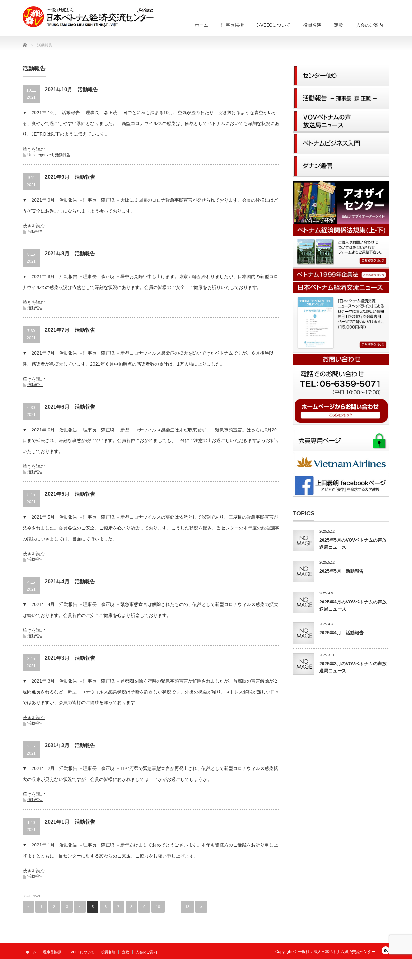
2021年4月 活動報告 (70, 581)
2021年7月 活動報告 (70, 330)
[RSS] (385, 950)
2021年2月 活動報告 (70, 745)
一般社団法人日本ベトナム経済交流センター (336, 951)
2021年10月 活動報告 (71, 89)
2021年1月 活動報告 (70, 822)
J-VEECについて (273, 25)
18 (187, 907)
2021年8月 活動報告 (70, 253)
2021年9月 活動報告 (70, 177)
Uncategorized (40, 155)
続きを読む (34, 149)
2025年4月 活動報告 (341, 632)
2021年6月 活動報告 (70, 407)
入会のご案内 (369, 25)
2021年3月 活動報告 (70, 658)
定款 (338, 25)
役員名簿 (312, 25)
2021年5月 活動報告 (70, 494)
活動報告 (62, 155)
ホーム (201, 25)
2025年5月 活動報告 (341, 571)
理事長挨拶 (232, 25)
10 (158, 907)
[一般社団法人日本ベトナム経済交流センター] (88, 17)
